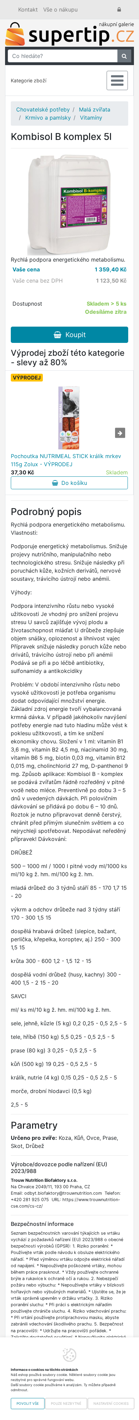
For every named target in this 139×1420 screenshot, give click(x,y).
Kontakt (28, 9)
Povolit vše (28, 1403)
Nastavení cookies (111, 1403)
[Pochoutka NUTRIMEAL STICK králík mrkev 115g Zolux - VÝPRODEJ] (69, 418)
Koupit (73, 335)
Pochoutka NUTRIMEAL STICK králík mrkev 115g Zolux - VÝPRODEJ (66, 460)
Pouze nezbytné (66, 1403)
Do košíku (72, 482)
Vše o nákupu (60, 9)
